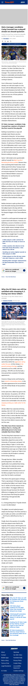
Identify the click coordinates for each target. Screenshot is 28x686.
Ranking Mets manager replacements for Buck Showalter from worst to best (14, 262)
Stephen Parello (7, 300)
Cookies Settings (18, 671)
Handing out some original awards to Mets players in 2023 (14, 253)
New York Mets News (11, 276)
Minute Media (8, 674)
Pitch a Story (5, 660)
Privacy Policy (17, 660)
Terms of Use (5, 663)
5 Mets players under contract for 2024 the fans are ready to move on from (14, 241)
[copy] (11, 41)
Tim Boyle (6, 38)
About (3, 652)
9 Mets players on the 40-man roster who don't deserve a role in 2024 (14, 257)
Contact (3, 655)
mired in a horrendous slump (13, 381)
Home (2, 276)
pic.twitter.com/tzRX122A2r (18, 514)
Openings (16, 652)
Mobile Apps (5, 657)
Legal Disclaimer (6, 666)
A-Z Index (4, 671)
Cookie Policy (17, 663)
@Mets (6, 509)
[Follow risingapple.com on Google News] (24, 270)
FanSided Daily (17, 657)
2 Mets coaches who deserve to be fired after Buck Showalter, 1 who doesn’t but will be (13, 247)
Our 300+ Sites (17, 655)
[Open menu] (2, 2)
